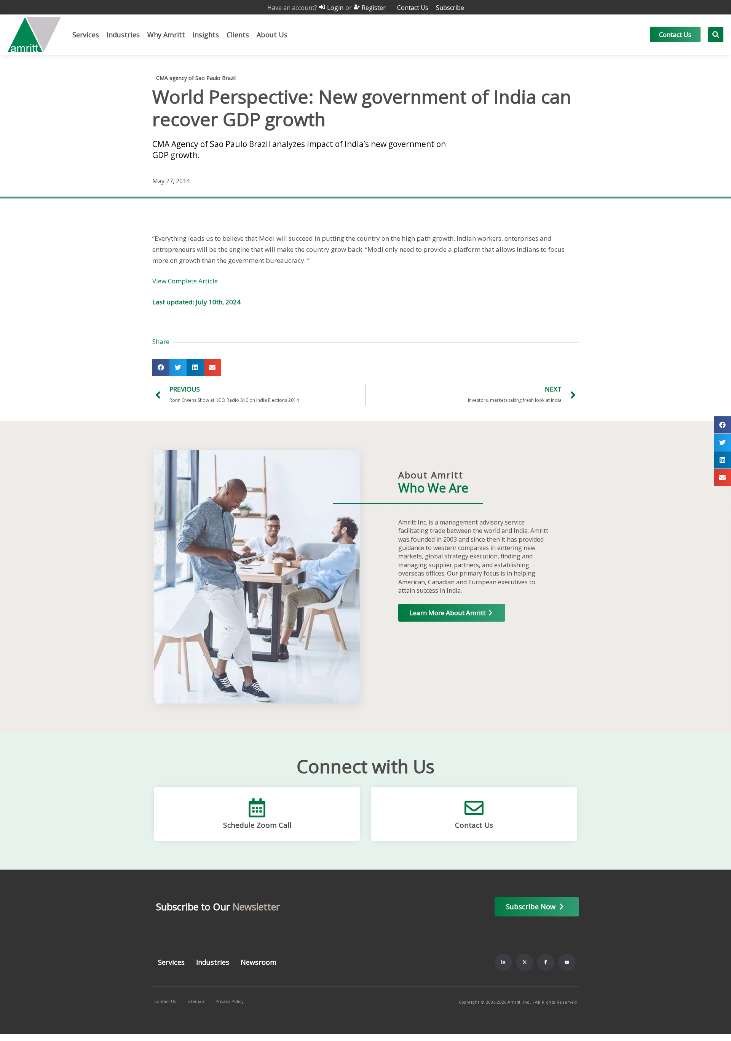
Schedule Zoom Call (257, 825)
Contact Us (474, 825)
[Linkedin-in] (503, 962)
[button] (86, 34)
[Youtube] (567, 962)
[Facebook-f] (546, 962)
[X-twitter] (524, 962)
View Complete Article (185, 281)
